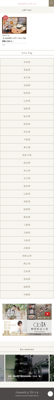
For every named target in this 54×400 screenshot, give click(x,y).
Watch (3, 45)
